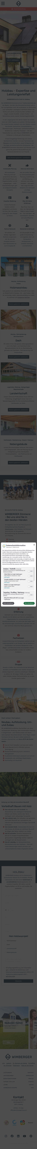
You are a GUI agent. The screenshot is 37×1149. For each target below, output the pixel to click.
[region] (18, 583)
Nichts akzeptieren (8, 603)
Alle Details (7, 577)
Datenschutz (16, 547)
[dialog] (18, 574)
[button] (29, 571)
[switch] (31, 571)
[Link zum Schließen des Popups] (34, 545)
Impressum (9, 547)
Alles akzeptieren (29, 603)
